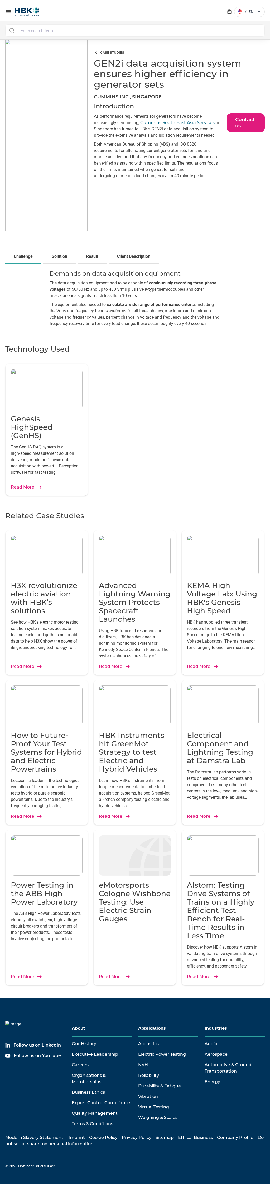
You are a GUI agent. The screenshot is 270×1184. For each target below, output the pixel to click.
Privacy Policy (136, 1137)
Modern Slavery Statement (34, 1137)
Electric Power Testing (162, 1054)
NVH (143, 1064)
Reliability (148, 1075)
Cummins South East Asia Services (177, 122)
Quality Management (95, 1113)
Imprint (77, 1137)
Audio (211, 1043)
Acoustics (148, 1043)
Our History (84, 1043)
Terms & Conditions (92, 1123)
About (78, 1028)
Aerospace (216, 1054)
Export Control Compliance (101, 1102)
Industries (216, 1028)
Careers (80, 1064)
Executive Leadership (95, 1054)
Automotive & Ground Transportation (228, 1068)
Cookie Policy (103, 1137)
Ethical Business (195, 1137)
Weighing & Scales (157, 1117)
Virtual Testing (153, 1106)
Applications (152, 1028)
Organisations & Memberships (89, 1078)
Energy (212, 1081)
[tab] (24, 257)
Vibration (148, 1096)
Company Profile (235, 1137)
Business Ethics (88, 1092)
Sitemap (165, 1137)
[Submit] (12, 30)
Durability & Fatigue (159, 1085)
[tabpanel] (135, 300)
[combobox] (135, 30)
